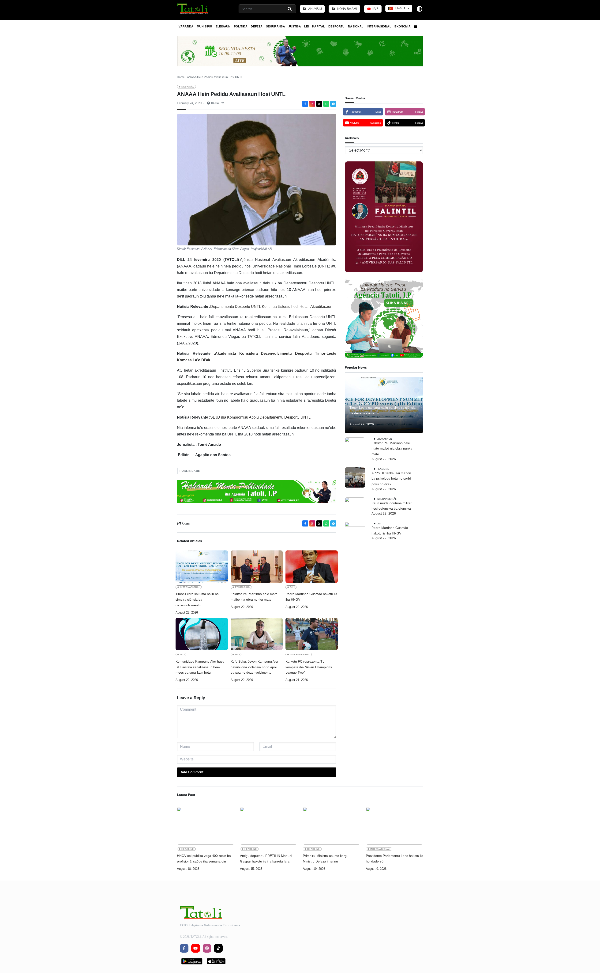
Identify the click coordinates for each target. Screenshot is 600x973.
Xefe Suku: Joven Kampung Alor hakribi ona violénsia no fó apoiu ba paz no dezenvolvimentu (254, 667)
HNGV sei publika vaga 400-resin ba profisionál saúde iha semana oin (204, 858)
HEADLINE (383, 469)
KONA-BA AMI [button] (346, 9)
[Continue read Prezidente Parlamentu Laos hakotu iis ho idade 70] (394, 826)
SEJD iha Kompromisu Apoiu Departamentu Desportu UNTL (260, 417)
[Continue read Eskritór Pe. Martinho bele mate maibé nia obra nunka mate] (257, 566)
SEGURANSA (275, 26)
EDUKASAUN (243, 587)
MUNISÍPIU (204, 26)
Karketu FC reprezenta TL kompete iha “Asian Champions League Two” (308, 667)
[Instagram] (312, 104)
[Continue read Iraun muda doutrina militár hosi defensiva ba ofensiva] (355, 507)
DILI (292, 587)
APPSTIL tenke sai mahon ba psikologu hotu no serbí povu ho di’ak (391, 478)
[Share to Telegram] (333, 104)
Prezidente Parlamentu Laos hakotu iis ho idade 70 (394, 858)
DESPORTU (336, 26)
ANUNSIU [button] (315, 9)
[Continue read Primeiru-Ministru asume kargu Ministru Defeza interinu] (331, 826)
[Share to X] (319, 104)
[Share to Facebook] (305, 104)
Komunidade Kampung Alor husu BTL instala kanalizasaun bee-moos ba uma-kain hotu (200, 667)
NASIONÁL (356, 26)
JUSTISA (294, 26)
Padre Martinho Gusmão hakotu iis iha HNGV (311, 596)
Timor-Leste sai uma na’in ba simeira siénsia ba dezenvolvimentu (197, 599)
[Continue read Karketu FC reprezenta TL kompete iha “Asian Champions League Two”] (311, 634)
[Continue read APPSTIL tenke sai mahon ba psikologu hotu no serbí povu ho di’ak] (355, 477)
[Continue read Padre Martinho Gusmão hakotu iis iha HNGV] (311, 566)
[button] (193, 9)
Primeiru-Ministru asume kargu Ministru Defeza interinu (326, 858)
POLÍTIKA (241, 26)
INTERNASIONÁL (379, 26)
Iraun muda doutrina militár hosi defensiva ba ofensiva (391, 506)
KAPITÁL (318, 26)
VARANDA (186, 26)
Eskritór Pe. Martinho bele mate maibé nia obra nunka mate (254, 596)
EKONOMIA (402, 26)
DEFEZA (256, 26)
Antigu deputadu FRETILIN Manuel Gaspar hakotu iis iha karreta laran (266, 858)
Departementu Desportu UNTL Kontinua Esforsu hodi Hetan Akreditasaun (271, 307)
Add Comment (192, 772)
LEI (306, 26)
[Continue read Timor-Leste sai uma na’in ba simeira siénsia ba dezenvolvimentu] (202, 566)
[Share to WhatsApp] (326, 104)
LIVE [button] (375, 9)
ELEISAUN (223, 26)
